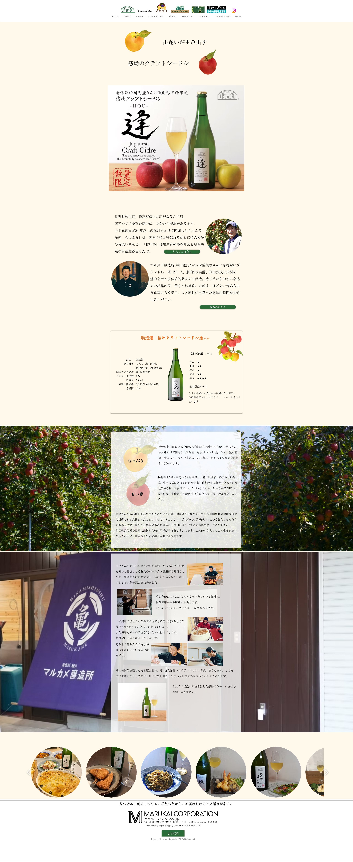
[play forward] (326, 772)
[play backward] (29, 772)
